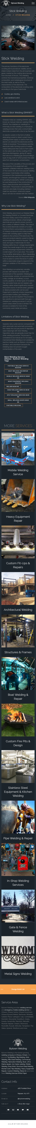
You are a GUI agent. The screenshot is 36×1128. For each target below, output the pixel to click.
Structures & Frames (18, 652)
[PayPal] (28, 1110)
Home (8, 15)
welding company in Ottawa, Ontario (14, 1055)
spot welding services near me (18, 396)
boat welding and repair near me (18, 371)
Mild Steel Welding (14, 1059)
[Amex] (18, 1110)
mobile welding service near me (18, 377)
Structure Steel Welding (24, 1066)
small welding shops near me (18, 401)
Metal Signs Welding (18, 973)
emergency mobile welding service (17, 1010)
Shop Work (12, 1066)
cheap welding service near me (18, 390)
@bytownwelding (24, 1099)
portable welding (14, 405)
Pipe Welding (16, 1069)
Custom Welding (13, 1071)
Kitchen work (6, 1069)
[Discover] (23, 1110)
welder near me (13, 386)
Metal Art (23, 1071)
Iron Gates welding (18, 1064)
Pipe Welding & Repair (18, 838)
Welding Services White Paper (15, 1073)
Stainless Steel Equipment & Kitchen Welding (18, 791)
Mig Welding (20, 1057)
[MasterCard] (13, 1110)
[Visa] (8, 1110)
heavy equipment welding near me (18, 382)
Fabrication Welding (15, 1062)
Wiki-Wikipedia (29, 197)
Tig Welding (11, 1057)
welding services (26, 1008)
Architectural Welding (18, 609)
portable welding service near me (18, 366)
